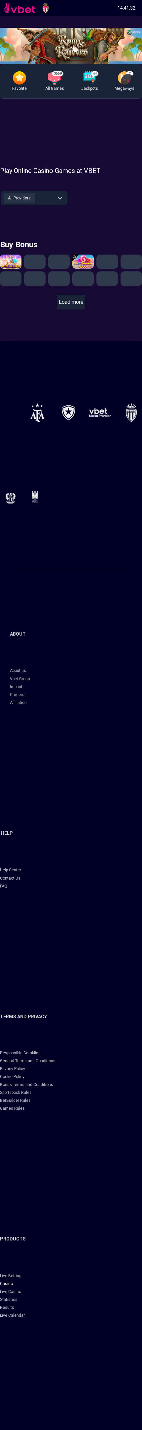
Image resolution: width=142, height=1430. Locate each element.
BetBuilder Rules (15, 1100)
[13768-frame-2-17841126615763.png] (100, 412)
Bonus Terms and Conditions (26, 1085)
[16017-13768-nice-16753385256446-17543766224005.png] (10, 497)
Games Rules (12, 1108)
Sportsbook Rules (16, 1093)
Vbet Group (20, 679)
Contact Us (10, 878)
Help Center (10, 870)
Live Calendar (12, 1315)
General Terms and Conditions (27, 1061)
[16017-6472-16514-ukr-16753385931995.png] (35, 496)
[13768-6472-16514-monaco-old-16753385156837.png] (131, 412)
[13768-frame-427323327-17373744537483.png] (37, 412)
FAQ (3, 886)
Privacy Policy (12, 1069)
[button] (19, 81)
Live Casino (10, 1292)
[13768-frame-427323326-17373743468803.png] (68, 412)
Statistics (9, 1300)
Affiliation (18, 703)
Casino (6, 1284)
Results (7, 1307)
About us (18, 670)
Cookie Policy (12, 1077)
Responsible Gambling (20, 1053)
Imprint (16, 687)
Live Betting (10, 1276)
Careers (17, 695)
